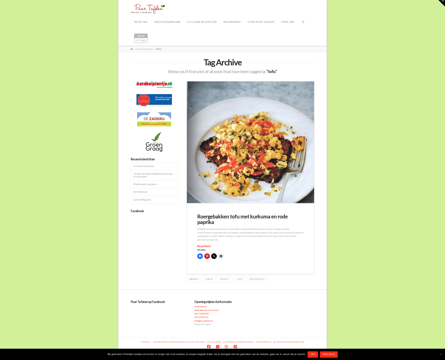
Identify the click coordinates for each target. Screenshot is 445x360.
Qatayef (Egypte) (142, 199)
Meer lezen (329, 354)
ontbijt (224, 279)
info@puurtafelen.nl (203, 320)
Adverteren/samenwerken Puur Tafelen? (179, 342)
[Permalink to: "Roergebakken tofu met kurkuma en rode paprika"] (250, 142)
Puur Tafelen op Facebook (148, 302)
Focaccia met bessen (143, 166)
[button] (441, 3)
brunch (194, 279)
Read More (204, 246)
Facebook (137, 211)
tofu (239, 279)
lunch (209, 279)
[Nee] (440, 354)
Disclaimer (214, 342)
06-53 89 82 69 (201, 317)
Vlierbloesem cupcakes (145, 184)
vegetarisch (257, 279)
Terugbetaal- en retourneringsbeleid (280, 342)
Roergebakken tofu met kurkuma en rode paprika (242, 219)
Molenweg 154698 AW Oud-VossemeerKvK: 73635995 (206, 310)
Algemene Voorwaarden (238, 342)
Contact (146, 342)
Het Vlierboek (140, 192)
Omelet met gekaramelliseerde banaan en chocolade (153, 175)
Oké (312, 354)
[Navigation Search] (303, 22)
